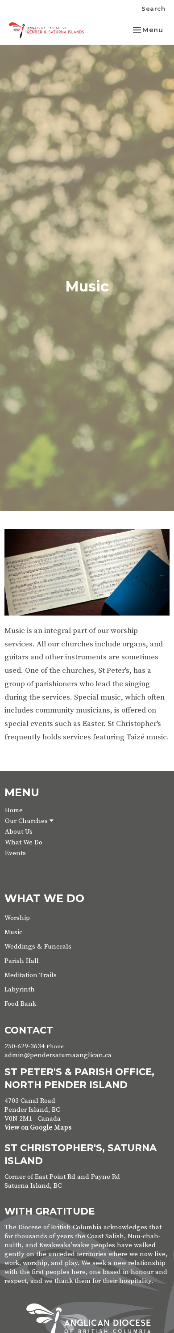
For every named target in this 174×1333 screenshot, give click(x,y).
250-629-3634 (24, 1046)
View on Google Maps (37, 1127)
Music (13, 932)
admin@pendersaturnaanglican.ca (58, 1055)
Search (153, 8)
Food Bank (20, 1004)
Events (15, 853)
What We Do (23, 842)
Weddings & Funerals (37, 946)
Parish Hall (21, 961)
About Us (19, 831)
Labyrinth (19, 989)
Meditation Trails (30, 975)
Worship (17, 918)
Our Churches (27, 821)
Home (14, 810)
